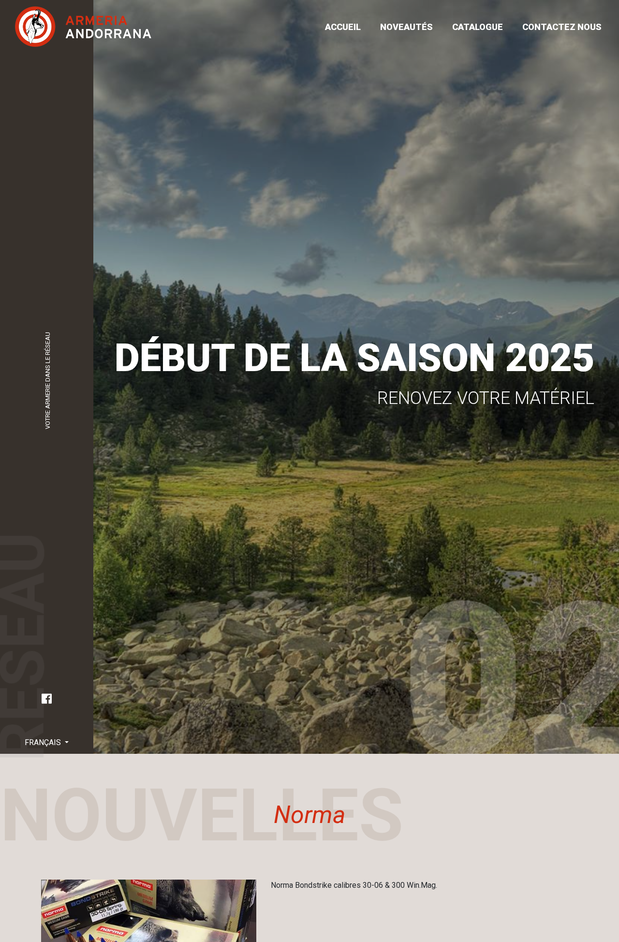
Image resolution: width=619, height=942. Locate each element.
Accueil (343, 27)
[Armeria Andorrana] (83, 26)
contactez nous (562, 27)
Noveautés (406, 27)
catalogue (477, 27)
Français (44, 742)
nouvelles (557, 438)
